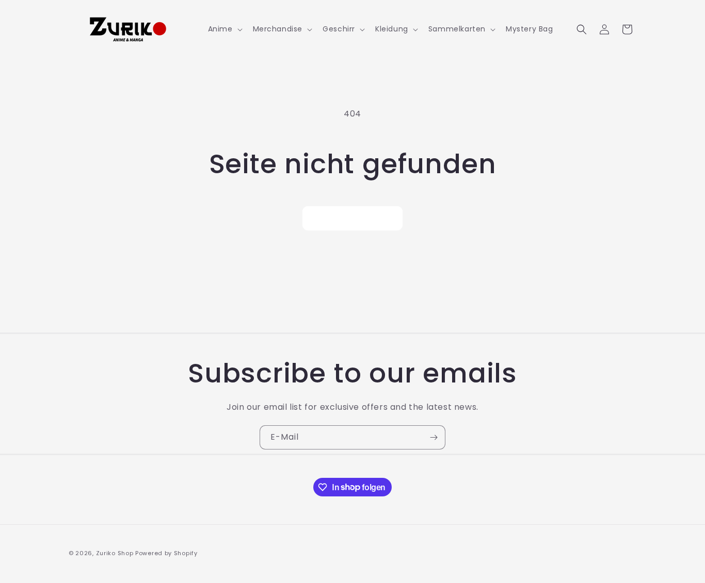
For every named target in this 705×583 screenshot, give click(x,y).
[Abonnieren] (433, 437)
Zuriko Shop (115, 553)
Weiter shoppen (352, 217)
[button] (224, 29)
